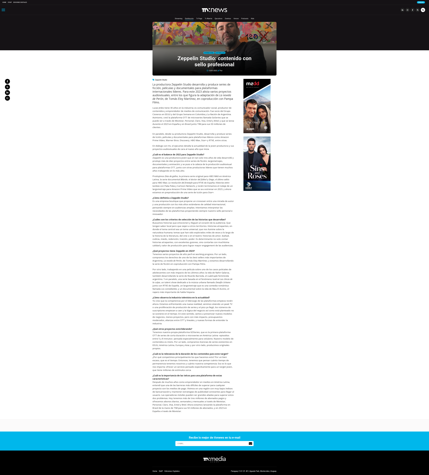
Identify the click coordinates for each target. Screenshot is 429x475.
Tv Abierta (208, 19)
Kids (252, 19)
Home (4, 2)
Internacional (209, 53)
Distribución (189, 19)
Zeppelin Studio (161, 80)
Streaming (178, 19)
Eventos (228, 19)
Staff (10, 2)
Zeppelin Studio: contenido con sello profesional (214, 61)
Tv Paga (199, 19)
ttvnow (236, 19)
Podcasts (244, 19)
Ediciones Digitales (20, 2)
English (421, 2)
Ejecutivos (218, 19)
